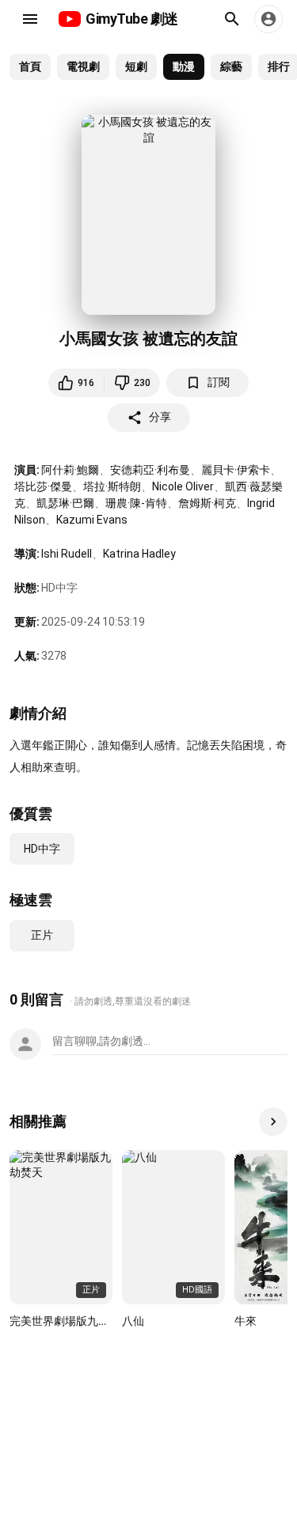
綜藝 (231, 66)
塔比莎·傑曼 (43, 486)
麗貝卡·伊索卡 (235, 470)
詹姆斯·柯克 (207, 503)
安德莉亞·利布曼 (150, 470)
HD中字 (42, 848)
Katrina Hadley (139, 553)
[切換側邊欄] (30, 19)
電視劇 (83, 66)
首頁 (30, 66)
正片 (42, 935)
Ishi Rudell (66, 553)
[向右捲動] (273, 1121)
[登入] (268, 19)
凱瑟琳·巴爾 (65, 503)
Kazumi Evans (92, 519)
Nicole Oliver (183, 486)
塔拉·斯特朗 (112, 486)
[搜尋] (232, 19)
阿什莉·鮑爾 (70, 470)
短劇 (136, 66)
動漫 (184, 66)
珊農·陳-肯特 (136, 503)
